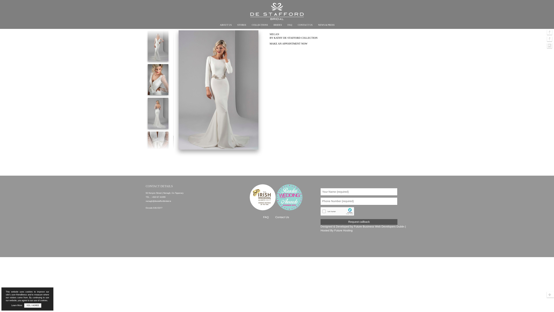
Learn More (16, 305)
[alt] (218, 90)
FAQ (290, 25)
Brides (278, 25)
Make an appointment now (288, 43)
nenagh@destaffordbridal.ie (158, 201)
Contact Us (305, 25)
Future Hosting (343, 230)
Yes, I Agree (32, 305)
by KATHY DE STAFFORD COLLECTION (294, 37)
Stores (241, 25)
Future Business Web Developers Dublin (379, 226)
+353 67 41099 (158, 197)
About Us (226, 25)
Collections (260, 25)
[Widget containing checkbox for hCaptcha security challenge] (337, 211)
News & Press (326, 25)
